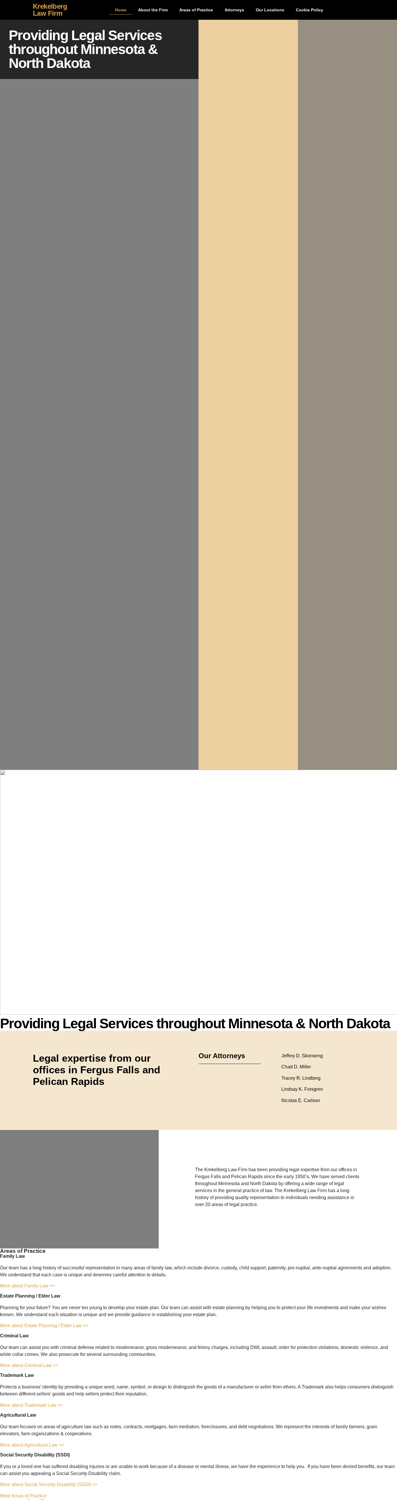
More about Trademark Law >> (31, 1405)
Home (120, 10)
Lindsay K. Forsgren (302, 1089)
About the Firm (153, 10)
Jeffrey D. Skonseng (302, 1055)
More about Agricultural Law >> (32, 1444)
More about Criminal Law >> (29, 1365)
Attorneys (234, 10)
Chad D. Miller (296, 1066)
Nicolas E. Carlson (300, 1100)
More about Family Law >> (27, 1285)
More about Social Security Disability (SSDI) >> (48, 1484)
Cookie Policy (309, 10)
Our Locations (270, 10)
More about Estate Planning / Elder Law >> (44, 1325)
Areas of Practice (196, 10)
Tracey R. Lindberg (301, 1078)
